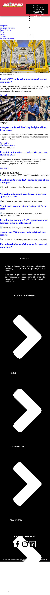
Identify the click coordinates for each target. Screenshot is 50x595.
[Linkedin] (32, 544)
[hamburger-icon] (45, 5)
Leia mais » (4, 95)
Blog (35, 27)
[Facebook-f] (17, 544)
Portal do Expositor (36, 24)
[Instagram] (25, 544)
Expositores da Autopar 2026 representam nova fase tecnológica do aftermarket (24, 221)
